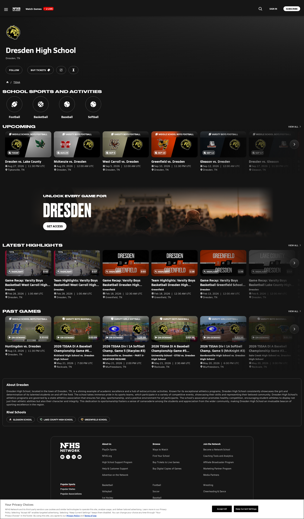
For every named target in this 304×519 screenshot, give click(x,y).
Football (157, 485)
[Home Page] (7, 82)
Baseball (157, 497)
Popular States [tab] (67, 489)
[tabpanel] (173, 491)
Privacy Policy (73, 515)
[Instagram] (74, 457)
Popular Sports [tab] (67, 484)
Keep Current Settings (246, 508)
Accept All (222, 508)
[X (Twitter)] (68, 457)
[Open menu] (6, 9)
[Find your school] (260, 9)
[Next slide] (294, 144)
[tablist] (76, 489)
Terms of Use (90, 515)
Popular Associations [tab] (71, 494)
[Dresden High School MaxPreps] (73, 70)
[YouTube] (79, 457)
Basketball (107, 485)
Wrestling (208, 485)
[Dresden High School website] (61, 70)
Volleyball (107, 491)
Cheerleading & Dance (214, 491)
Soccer (156, 491)
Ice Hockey (107, 497)
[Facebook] (62, 457)
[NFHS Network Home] (17, 9)
